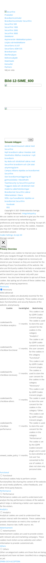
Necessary (7, 289)
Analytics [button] (4, 509)
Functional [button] (4, 472)
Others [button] (3, 546)
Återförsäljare (10, 55)
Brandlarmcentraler (13, 18)
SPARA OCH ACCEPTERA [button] (10, 561)
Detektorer (9, 36)
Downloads (9, 61)
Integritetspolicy (29, 213)
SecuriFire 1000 (11, 27)
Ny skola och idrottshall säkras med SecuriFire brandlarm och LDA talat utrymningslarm (20, 164)
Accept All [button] (18, 235)
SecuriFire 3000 (11, 33)
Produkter (9, 15)
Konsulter (9, 64)
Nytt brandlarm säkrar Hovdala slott (20, 152)
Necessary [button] (4, 286)
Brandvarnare (10, 51)
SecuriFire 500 (11, 24)
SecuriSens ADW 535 (13, 48)
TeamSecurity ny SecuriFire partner (20, 183)
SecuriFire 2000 (11, 30)
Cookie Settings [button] (6, 235)
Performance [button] (5, 491)
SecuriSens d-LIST (12, 45)
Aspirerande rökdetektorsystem (18, 39)
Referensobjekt (11, 58)
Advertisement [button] (6, 528)
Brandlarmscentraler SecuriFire (18, 21)
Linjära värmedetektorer (15, 42)
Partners (8, 67)
